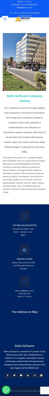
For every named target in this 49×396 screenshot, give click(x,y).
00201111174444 (24, 296)
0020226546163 (31, 4)
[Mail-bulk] (41, 375)
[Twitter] (14, 375)
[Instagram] (34, 375)
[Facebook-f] (7, 375)
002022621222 (17, 4)
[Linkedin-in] (28, 375)
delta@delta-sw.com (24, 7)
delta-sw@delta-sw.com (24, 290)
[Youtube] (21, 375)
